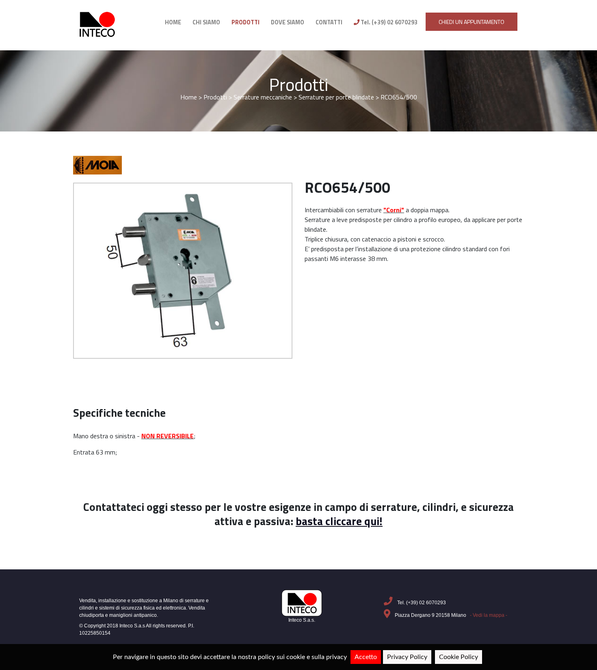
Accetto (366, 657)
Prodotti (298, 84)
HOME (173, 22)
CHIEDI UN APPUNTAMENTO (471, 21)
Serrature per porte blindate (337, 97)
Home (188, 97)
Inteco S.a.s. (301, 620)
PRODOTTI (245, 22)
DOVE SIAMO (287, 22)
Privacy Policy (407, 657)
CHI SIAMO (206, 22)
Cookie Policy (458, 657)
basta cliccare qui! (339, 521)
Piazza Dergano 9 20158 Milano (450, 615)
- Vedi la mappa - (488, 615)
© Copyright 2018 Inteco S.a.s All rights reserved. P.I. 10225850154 (136, 629)
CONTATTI (329, 22)
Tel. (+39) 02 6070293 (388, 22)
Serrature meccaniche (263, 97)
